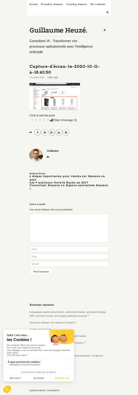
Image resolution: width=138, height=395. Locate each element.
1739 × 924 (52, 77)
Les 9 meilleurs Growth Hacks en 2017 (58, 182)
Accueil (33, 4)
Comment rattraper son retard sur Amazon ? (53, 322)
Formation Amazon (52, 4)
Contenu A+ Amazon (40, 329)
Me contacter (97, 4)
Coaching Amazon (76, 4)
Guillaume (53, 150)
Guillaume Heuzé (57, 30)
